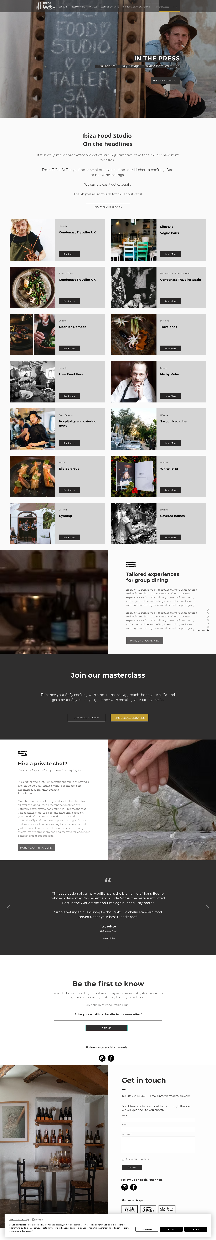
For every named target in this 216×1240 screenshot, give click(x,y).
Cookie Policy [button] (88, 1228)
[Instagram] (102, 1058)
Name (124, 1115)
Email (124, 1125)
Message (126, 1134)
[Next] (207, 908)
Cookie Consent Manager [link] (19, 1220)
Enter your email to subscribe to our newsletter (107, 1014)
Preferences (147, 1229)
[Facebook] (111, 1058)
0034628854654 (137, 1095)
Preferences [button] (27, 1231)
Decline (171, 1229)
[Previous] (8, 908)
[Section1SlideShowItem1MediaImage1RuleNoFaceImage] (108, 948)
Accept (196, 1229)
